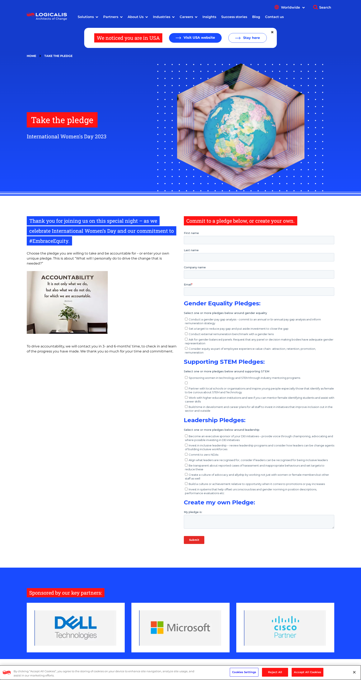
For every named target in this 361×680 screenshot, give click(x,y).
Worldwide (291, 7)
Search (325, 7)
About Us (136, 17)
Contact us (274, 17)
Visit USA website (199, 38)
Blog (256, 17)
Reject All (275, 672)
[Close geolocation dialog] (272, 32)
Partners (110, 17)
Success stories (234, 17)
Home (31, 56)
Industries (161, 17)
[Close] (354, 672)
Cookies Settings (244, 672)
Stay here (251, 38)
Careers (186, 17)
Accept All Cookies (307, 672)
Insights (209, 17)
